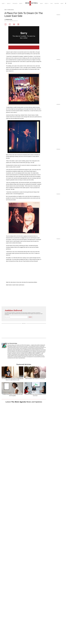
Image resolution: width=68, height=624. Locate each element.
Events (20, 3)
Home (5, 9)
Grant (62, 3)
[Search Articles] (65, 3)
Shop (51, 3)
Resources (15, 3)
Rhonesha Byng (9, 19)
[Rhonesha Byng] (4, 351)
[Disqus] (24, 521)
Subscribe (56, 3)
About (41, 3)
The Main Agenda (10, 9)
